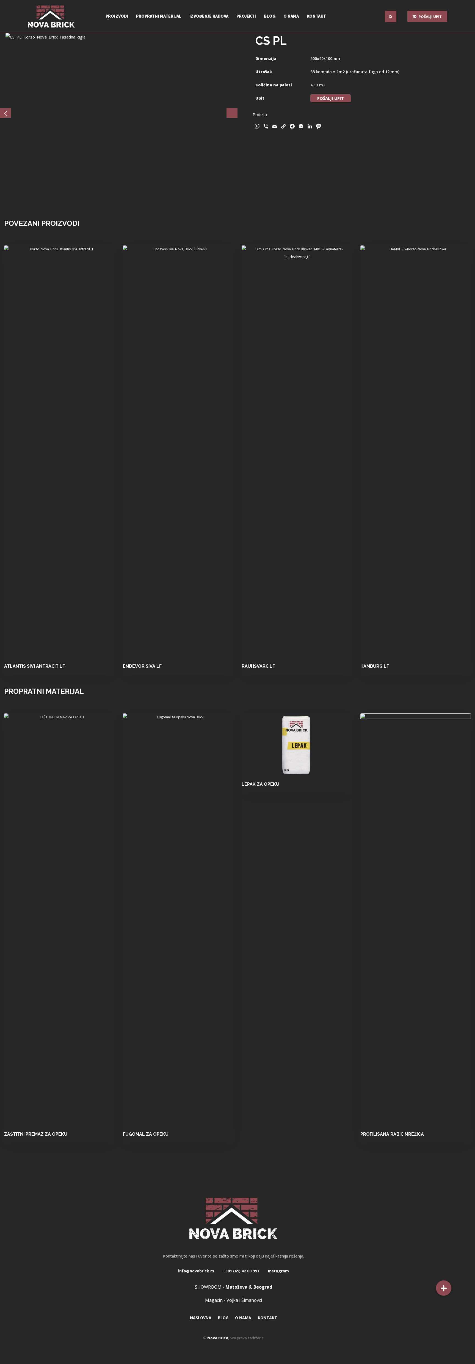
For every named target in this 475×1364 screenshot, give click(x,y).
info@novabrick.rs (196, 1270)
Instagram (278, 1270)
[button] (443, 1288)
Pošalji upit (330, 98)
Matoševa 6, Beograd (248, 1287)
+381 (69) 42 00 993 (240, 1270)
